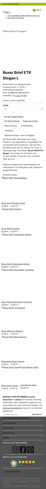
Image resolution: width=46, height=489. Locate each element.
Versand (24, 481)
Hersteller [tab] (9, 130)
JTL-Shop (35, 486)
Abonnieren (37, 414)
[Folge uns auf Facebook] (23, 449)
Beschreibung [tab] (11, 126)
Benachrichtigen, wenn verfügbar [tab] (19, 135)
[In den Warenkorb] (4, 26)
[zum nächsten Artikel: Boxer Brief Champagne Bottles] (7, 22)
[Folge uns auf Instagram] (15, 449)
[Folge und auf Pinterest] (30, 449)
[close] (4, 29)
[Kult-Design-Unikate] (6, 12)
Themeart (18, 486)
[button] (25, 8)
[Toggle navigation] (6, 8)
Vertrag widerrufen (12, 471)
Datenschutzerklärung (12, 408)
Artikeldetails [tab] (27, 126)
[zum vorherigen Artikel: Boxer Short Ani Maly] (4, 22)
